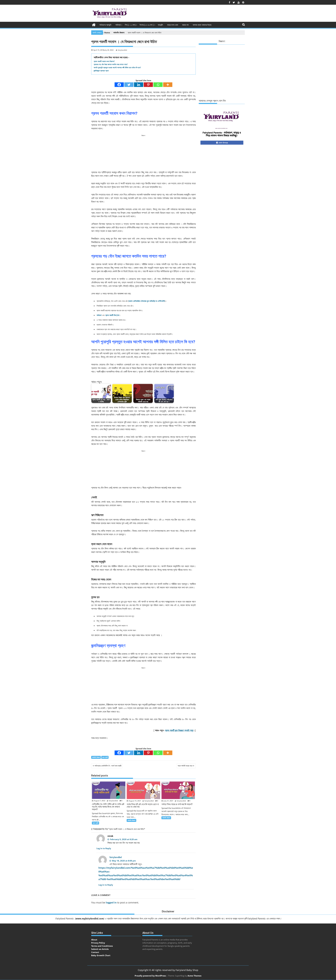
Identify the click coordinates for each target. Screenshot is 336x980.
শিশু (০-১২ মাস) (130, 25)
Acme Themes (194, 975)
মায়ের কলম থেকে (172, 25)
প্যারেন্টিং (160, 25)
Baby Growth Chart (100, 955)
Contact (95, 952)
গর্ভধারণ (99, 315)
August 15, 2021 (134, 801)
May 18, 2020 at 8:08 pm (123, 860)
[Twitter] (128, 84)
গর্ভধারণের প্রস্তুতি (105, 25)
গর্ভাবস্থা (118, 25)
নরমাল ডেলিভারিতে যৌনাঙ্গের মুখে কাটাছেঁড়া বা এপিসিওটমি (146, 301)
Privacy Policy (98, 942)
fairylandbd (122, 50)
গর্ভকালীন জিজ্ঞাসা (96, 757)
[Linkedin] (138, 84)
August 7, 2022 (99, 801)
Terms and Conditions (102, 946)
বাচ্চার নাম (185, 25)
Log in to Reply (103, 848)
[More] (167, 84)
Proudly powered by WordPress (150, 975)
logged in (111, 902)
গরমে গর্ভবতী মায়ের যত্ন (185, 765)
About (94, 939)
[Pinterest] (148, 84)
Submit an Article (100, 949)
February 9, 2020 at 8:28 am (123, 839)
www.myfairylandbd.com (90, 918)
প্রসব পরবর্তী (105, 757)
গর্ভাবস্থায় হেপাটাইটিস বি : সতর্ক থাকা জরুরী (107, 765)
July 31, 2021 (168, 801)
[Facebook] (119, 84)
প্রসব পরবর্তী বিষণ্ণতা (112, 315)
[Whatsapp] (158, 84)
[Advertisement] (197, 14)
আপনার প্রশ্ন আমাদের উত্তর (202, 25)
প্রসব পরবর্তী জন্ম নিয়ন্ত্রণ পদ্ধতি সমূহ (179, 730)
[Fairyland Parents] (93, 24)
